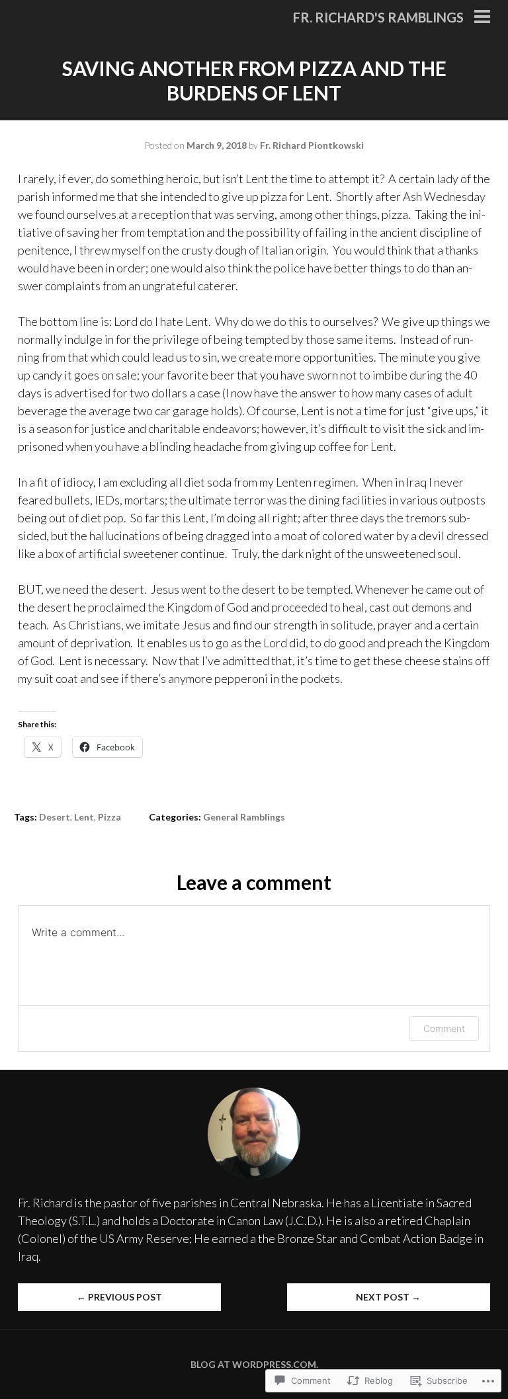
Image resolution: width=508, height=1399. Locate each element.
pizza (109, 816)
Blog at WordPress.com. (254, 1364)
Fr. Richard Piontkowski (312, 145)
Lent (84, 816)
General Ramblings (244, 816)
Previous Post (119, 1296)
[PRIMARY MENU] (482, 18)
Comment (444, 1028)
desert (54, 816)
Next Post (388, 1296)
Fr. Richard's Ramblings (378, 17)
